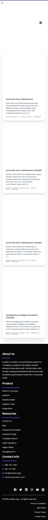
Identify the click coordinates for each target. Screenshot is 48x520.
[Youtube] (37, 490)
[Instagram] (32, 490)
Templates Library (10, 438)
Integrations (7, 408)
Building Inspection (14, 59)
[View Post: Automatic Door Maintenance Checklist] (24, 144)
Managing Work (8, 451)
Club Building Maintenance (17, 132)
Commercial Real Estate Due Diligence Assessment (25, 64)
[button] (40, 22)
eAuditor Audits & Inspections (17, 188)
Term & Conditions (38, 503)
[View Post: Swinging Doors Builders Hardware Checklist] (24, 289)
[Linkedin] (26, 490)
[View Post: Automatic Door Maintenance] (24, 73)
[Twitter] (20, 490)
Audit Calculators (9, 443)
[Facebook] (15, 490)
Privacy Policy (40, 512)
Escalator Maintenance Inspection (20, 208)
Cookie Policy (40, 516)
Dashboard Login (9, 434)
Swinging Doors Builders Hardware (20, 273)
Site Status (41, 507)
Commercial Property (15, 63)
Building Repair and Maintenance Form (21, 61)
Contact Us (7, 421)
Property (10, 134)
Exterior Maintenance (15, 209)
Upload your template (11, 430)
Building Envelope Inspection (17, 130)
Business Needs (8, 399)
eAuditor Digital (12, 117)
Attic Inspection (13, 56)
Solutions (6, 395)
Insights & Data (8, 404)
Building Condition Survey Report (19, 58)
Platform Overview (10, 391)
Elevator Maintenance (15, 206)
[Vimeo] (43, 490)
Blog (4, 425)
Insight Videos (8, 447)
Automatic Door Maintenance (31, 56)
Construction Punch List (16, 272)
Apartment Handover (15, 127)
